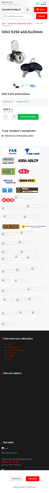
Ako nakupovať (13, 347)
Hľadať (42, 16)
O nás (9, 344)
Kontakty (10, 356)
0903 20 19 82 (7, 2)
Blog (9, 359)
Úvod (3, 23)
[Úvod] (11, 9)
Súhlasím (32, 478)
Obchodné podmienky (16, 350)
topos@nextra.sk (12, 470)
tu (35, 487)
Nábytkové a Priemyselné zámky (20, 23)
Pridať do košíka (28, 116)
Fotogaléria (11, 353)
